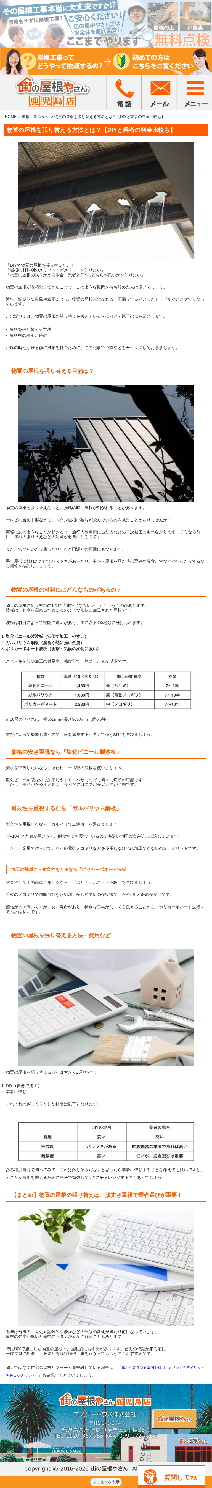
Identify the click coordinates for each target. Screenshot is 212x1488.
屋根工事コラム (35, 116)
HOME (11, 116)
